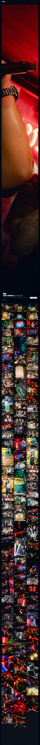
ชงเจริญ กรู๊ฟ (6, 297)
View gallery (34, 297)
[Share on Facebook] (4, 300)
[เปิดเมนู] (37, 1)
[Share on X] (6, 300)
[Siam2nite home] (3, 1)
